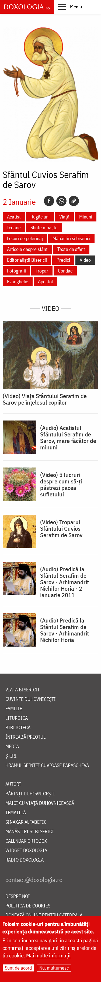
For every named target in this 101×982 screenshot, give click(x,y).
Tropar (42, 271)
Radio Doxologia (24, 860)
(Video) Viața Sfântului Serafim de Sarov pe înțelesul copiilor (45, 399)
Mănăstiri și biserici (71, 238)
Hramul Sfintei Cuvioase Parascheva (47, 765)
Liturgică (16, 718)
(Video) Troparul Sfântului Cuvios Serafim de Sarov (61, 528)
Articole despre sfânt (27, 249)
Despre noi (17, 896)
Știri (11, 756)
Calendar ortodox (26, 841)
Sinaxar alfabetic (26, 822)
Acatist (14, 217)
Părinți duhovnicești (30, 794)
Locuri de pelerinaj (25, 238)
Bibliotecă (17, 728)
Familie (13, 709)
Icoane (14, 227)
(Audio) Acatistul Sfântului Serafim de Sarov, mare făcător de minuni (68, 437)
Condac (65, 271)
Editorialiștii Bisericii (27, 260)
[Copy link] (74, 201)
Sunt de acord (18, 968)
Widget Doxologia (26, 850)
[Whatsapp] (61, 201)
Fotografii (16, 271)
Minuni (85, 217)
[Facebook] (49, 201)
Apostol (45, 281)
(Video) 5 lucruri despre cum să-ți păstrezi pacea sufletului (61, 484)
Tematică (15, 813)
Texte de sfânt (71, 249)
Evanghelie (17, 281)
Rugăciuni (40, 217)
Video (85, 260)
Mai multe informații (48, 955)
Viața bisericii (22, 690)
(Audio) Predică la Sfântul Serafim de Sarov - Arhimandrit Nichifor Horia (64, 630)
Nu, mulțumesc (54, 968)
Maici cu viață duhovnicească (39, 803)
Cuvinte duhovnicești (30, 699)
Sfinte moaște (44, 227)
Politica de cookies (27, 906)
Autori (13, 784)
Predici (63, 260)
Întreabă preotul (25, 737)
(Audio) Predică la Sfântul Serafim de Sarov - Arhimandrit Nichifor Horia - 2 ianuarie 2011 (64, 582)
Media (12, 746)
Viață (64, 217)
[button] (70, 6)
